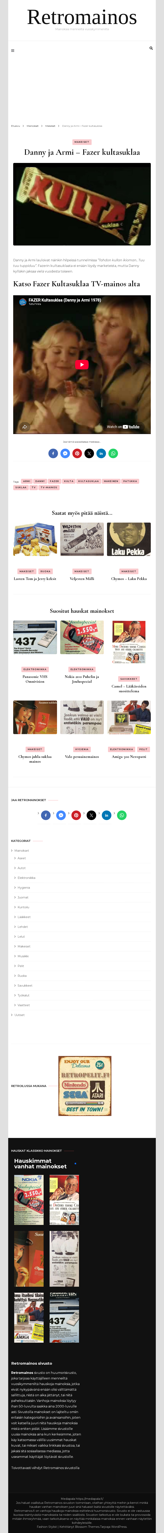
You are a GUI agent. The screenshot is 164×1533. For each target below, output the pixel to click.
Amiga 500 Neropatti (129, 756)
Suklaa (21, 487)
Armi (26, 481)
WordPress (119, 1527)
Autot (22, 868)
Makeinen (111, 481)
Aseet (22, 858)
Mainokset (21, 850)
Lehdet (23, 927)
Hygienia (82, 749)
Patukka (130, 481)
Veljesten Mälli (82, 578)
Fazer (54, 481)
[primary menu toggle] (13, 51)
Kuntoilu (23, 907)
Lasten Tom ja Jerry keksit (35, 578)
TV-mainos (49, 487)
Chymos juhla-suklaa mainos (35, 759)
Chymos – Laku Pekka (129, 578)
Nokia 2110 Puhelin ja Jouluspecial (82, 679)
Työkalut (23, 995)
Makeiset (82, 142)
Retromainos (82, 17)
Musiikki (23, 956)
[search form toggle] (151, 48)
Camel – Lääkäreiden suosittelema (129, 689)
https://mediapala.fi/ (89, 1499)
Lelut (21, 936)
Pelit (143, 749)
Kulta (68, 481)
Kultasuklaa (88, 481)
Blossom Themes (87, 1527)
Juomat (23, 897)
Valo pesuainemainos (82, 756)
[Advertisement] (82, 90)
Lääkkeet (24, 917)
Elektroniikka (35, 669)
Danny (40, 481)
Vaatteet (24, 1005)
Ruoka (46, 571)
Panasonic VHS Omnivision (35, 679)
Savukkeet (129, 679)
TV (34, 487)
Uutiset (19, 1015)
